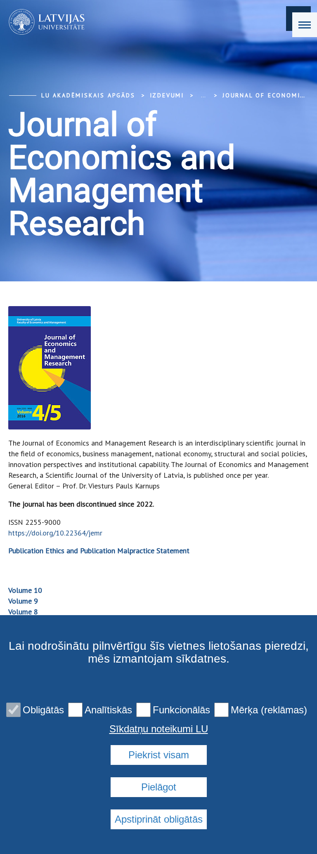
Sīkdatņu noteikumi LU (158, 729)
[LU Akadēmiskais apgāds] (44, 22)
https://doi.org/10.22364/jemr (55, 533)
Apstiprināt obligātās (159, 819)
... (203, 95)
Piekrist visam (158, 754)
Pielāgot (158, 787)
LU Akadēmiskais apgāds (88, 95)
